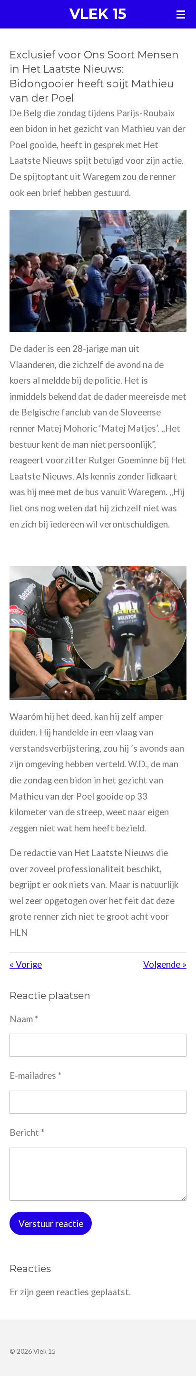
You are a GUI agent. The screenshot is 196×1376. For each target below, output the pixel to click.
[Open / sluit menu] (180, 14)
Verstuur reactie (51, 1223)
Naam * (24, 1019)
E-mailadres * (35, 1075)
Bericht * (27, 1132)
